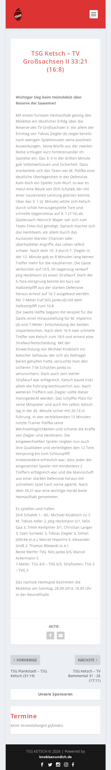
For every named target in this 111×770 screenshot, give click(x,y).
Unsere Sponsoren (55, 694)
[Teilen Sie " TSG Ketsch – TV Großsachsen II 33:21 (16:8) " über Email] (61, 635)
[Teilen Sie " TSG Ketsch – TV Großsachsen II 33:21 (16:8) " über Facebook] (50, 635)
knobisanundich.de (55, 756)
